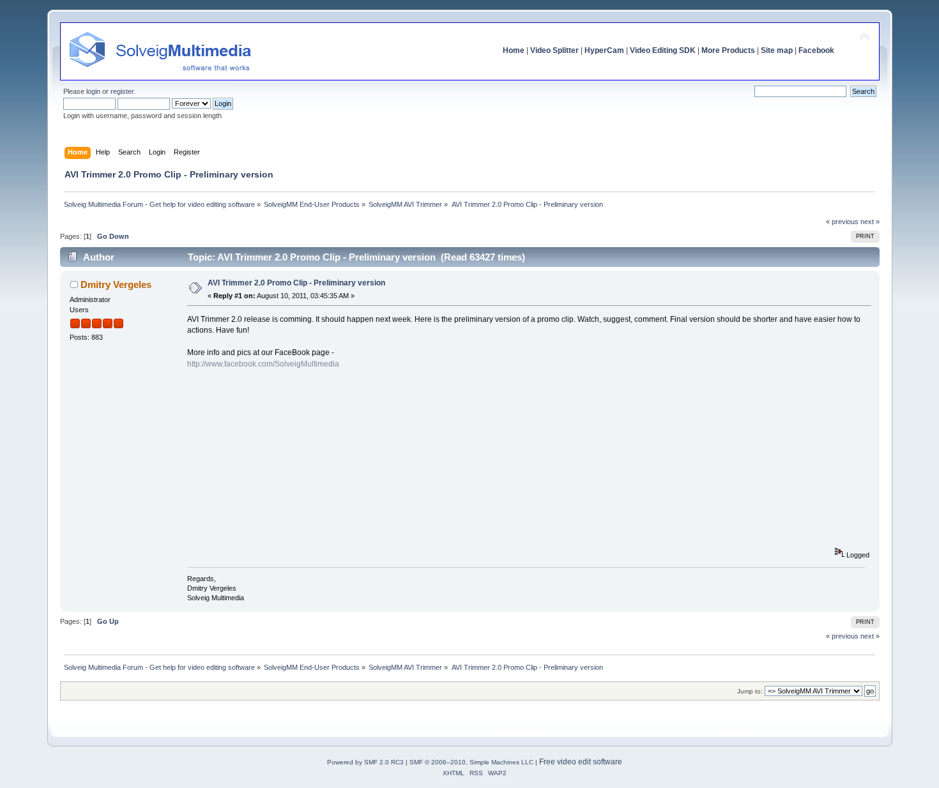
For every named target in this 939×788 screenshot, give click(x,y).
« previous (842, 221)
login (93, 91)
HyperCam (604, 50)
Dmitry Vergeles (115, 284)
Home (513, 50)
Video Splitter (554, 50)
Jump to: (750, 691)
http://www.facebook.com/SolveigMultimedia (263, 364)
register (122, 91)
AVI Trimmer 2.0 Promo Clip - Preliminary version (296, 282)
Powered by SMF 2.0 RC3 (365, 762)
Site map (777, 50)
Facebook (816, 50)
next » (870, 221)
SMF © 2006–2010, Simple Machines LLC (471, 762)
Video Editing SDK (663, 50)
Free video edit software (580, 761)
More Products (728, 50)
